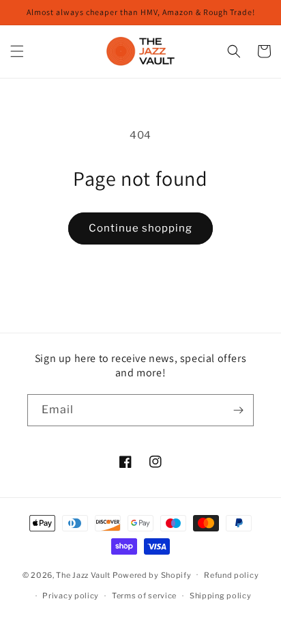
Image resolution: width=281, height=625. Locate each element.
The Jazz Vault (83, 574)
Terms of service (144, 595)
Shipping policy (221, 595)
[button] (17, 51)
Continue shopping (140, 228)
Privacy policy (70, 595)
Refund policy (231, 575)
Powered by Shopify (152, 574)
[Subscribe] (238, 410)
